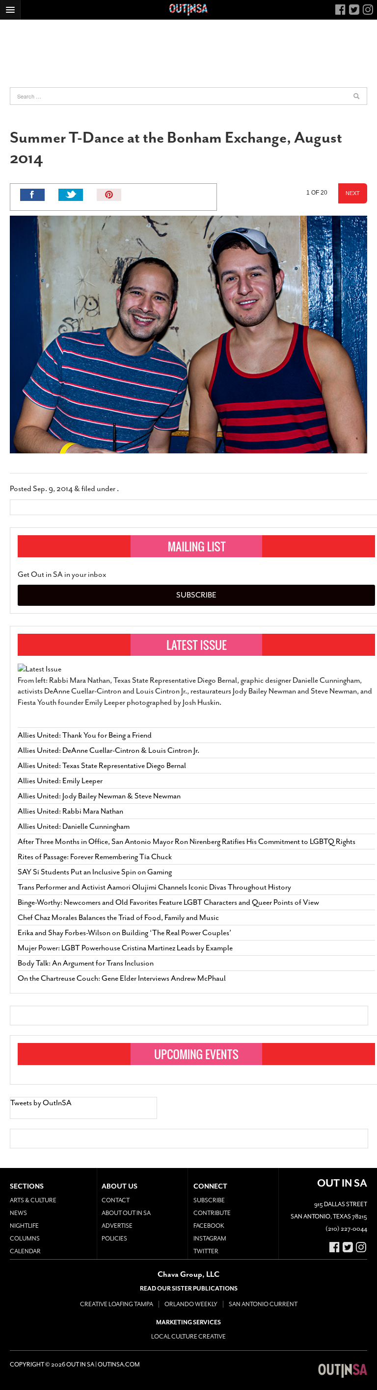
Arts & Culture (33, 1200)
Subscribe (196, 595)
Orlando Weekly (190, 1304)
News (18, 1213)
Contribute (212, 1213)
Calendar (25, 1251)
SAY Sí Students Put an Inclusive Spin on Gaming (95, 872)
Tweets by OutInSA (41, 1103)
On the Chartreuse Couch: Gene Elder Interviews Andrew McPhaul (122, 978)
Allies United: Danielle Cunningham (74, 826)
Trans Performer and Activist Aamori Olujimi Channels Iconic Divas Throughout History (154, 887)
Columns (25, 1238)
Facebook (208, 1226)
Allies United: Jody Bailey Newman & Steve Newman (99, 796)
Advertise (117, 1226)
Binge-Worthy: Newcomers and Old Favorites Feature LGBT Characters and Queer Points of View (168, 902)
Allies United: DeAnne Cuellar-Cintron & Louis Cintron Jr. (109, 750)
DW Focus (188, 10)
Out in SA (342, 1370)
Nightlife (24, 1226)
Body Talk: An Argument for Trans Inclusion (86, 963)
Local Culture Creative (188, 1336)
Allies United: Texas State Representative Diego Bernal (102, 765)
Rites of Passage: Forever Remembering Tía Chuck (95, 857)
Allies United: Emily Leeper (60, 781)
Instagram (209, 1238)
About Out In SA (126, 1213)
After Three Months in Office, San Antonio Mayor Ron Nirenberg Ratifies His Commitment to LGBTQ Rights (186, 841)
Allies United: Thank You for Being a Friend (85, 735)
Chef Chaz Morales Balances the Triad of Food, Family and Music (118, 917)
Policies (114, 1238)
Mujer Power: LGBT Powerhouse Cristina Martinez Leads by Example (125, 948)
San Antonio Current (263, 1304)
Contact (116, 1200)
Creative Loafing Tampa (116, 1304)
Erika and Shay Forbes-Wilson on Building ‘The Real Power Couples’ (124, 933)
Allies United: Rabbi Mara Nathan (70, 811)
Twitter (205, 1251)
